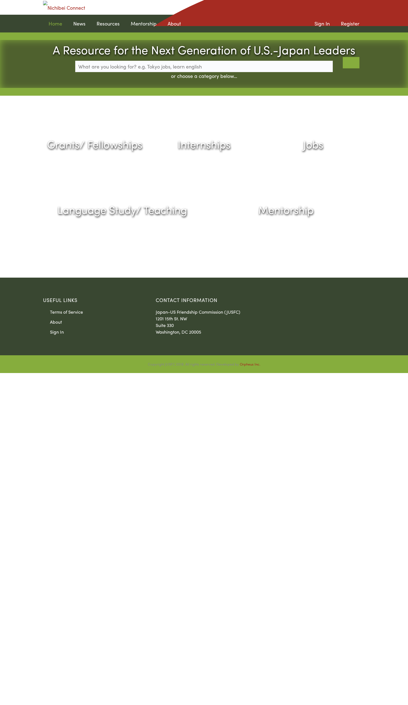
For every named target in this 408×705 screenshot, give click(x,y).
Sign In (322, 23)
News (79, 23)
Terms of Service (66, 312)
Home (55, 23)
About (174, 23)
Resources (108, 23)
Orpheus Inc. (250, 364)
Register (350, 23)
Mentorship (144, 23)
